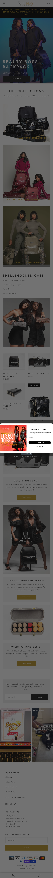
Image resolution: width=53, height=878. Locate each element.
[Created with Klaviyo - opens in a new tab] (26, 454)
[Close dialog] (51, 425)
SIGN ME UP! (40, 442)
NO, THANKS (40, 446)
